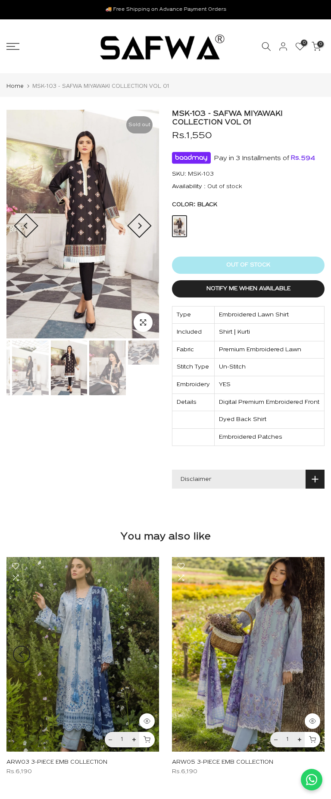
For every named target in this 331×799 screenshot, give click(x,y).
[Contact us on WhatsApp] (311, 779)
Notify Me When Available (248, 288)
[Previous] (26, 226)
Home (15, 86)
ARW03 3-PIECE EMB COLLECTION (56, 762)
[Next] (139, 226)
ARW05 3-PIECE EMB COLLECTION (222, 762)
